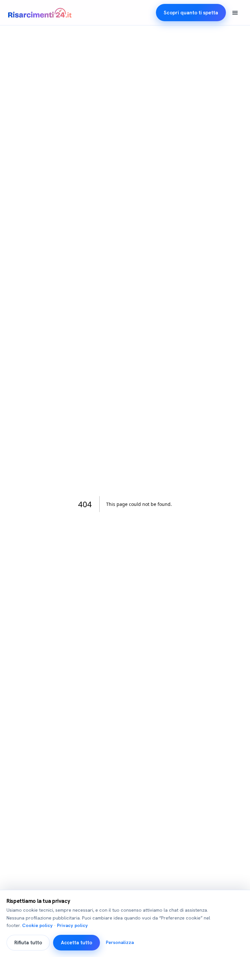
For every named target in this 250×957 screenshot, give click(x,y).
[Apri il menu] (235, 13)
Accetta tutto (76, 942)
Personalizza (120, 942)
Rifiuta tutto (28, 942)
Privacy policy (72, 925)
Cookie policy (37, 925)
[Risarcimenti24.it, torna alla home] (40, 13)
